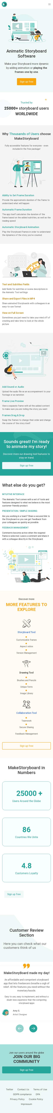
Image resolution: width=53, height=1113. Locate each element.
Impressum (26, 1104)
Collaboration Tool (26, 712)
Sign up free (14, 894)
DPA (38, 1094)
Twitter (9, 1089)
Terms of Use (40, 1089)
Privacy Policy (17, 1099)
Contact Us (23, 1089)
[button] (49, 4)
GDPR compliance (22, 1094)
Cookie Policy (36, 1099)
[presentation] (15, 1028)
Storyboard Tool (26, 632)
